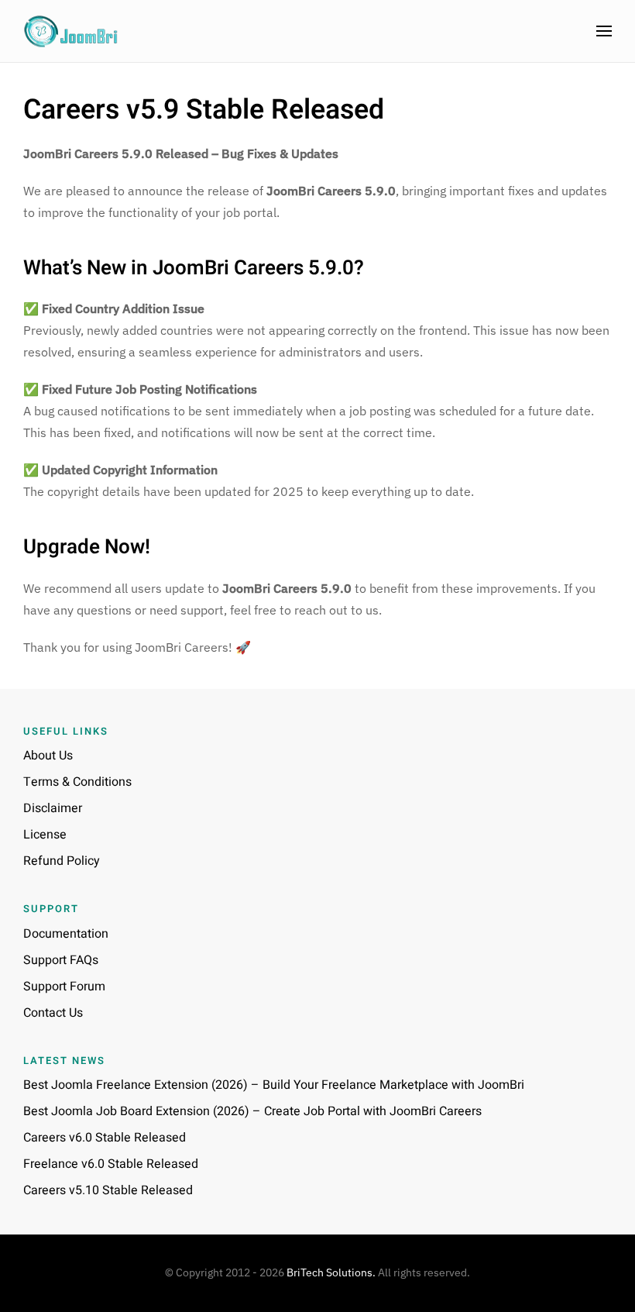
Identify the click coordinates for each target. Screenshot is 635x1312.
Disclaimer (52, 808)
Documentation (65, 934)
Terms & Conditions (77, 782)
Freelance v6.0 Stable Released (110, 1164)
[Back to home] (71, 31)
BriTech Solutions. (331, 1272)
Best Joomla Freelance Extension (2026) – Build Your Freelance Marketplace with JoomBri (273, 1085)
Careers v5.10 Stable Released (108, 1190)
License (45, 834)
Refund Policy (61, 861)
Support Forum (64, 986)
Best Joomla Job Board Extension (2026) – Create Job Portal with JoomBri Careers (252, 1111)
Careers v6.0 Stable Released (104, 1137)
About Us (48, 755)
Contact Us (53, 1013)
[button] (604, 31)
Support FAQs (60, 960)
